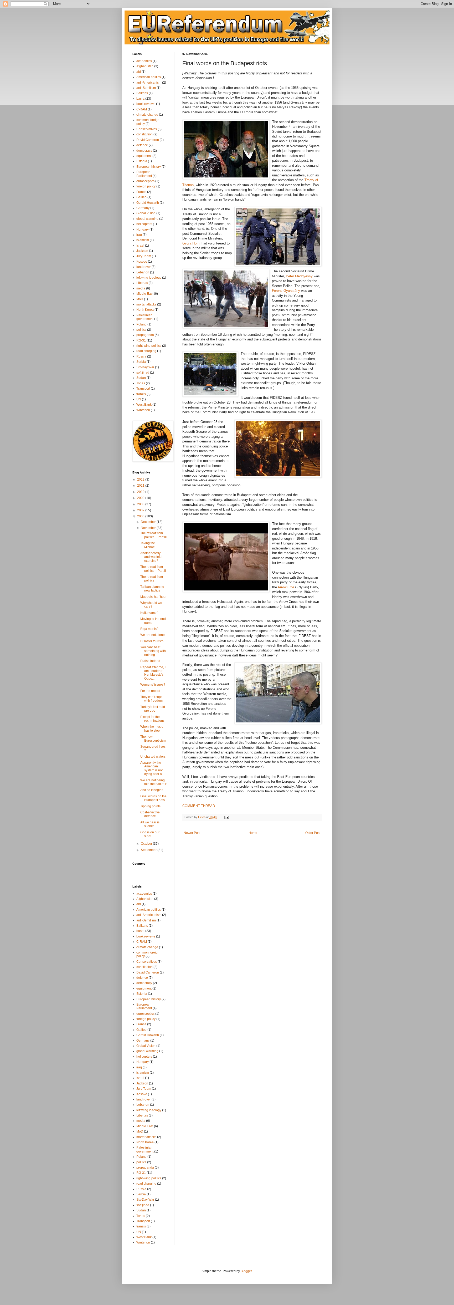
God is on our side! (149, 834)
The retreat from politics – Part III (153, 535)
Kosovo (141, 261)
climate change (147, 114)
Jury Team (143, 256)
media (140, 288)
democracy (144, 150)
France (141, 192)
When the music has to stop (151, 728)
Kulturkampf (148, 613)
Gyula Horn (190, 243)
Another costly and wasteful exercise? (151, 557)
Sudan (141, 378)
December (149, 522)
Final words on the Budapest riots (153, 798)
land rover (143, 267)
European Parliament (144, 173)
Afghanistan (144, 66)
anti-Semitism (146, 88)
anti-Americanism (148, 82)
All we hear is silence (149, 824)
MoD (139, 299)
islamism (142, 240)
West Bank (144, 404)
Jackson (142, 251)
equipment (144, 156)
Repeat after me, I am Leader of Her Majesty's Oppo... (153, 672)
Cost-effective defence (150, 814)
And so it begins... (153, 790)
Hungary (142, 229)
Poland (141, 324)
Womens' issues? (152, 684)
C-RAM (141, 109)
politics (141, 330)
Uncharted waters (153, 756)
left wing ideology (148, 277)
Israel (140, 245)
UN (138, 399)
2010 (141, 492)
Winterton (143, 410)
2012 (141, 479)
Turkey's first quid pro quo (152, 708)
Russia (141, 356)
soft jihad (142, 372)
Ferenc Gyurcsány (286, 291)
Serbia (141, 362)
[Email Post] (226, 817)
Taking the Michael (148, 545)
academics (144, 61)
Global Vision (146, 213)
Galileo (141, 197)
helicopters (144, 224)
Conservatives (146, 129)
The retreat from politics (151, 578)
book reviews (145, 104)
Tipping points (150, 806)
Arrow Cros (286, 587)
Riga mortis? (149, 629)
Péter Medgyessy (299, 276)
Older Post (312, 833)
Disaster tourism (151, 641)
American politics (148, 77)
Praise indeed (150, 661)
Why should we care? (151, 604)
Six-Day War (145, 367)
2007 (141, 510)
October (147, 843)
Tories (140, 383)
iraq (139, 235)
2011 (141, 485)
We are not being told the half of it (153, 782)
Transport (143, 388)
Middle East (144, 293)
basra (140, 98)
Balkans (142, 93)
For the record (150, 691)
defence (142, 145)
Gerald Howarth (147, 203)
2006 (141, 516)
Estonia (141, 161)
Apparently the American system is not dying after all (151, 768)
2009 (141, 498)
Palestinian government (144, 317)
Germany (142, 208)
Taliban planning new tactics (152, 588)
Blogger (246, 1271)
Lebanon (142, 272)
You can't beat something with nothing (153, 651)
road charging (146, 351)
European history (148, 167)
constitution (144, 134)
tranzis (141, 394)
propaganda (145, 335)
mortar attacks (146, 304)
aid (138, 72)
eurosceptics (145, 181)
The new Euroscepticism (153, 738)
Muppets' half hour (153, 597)
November (149, 528)
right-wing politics (148, 346)
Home (253, 833)
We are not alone (152, 635)
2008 (141, 504)
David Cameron (147, 140)
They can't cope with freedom (151, 698)
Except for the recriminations (152, 718)
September (149, 850)
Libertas (142, 283)
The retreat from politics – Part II (153, 568)
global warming (147, 219)
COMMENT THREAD (198, 806)
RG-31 (141, 340)
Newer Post (192, 833)
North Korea (145, 310)
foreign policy (146, 186)
